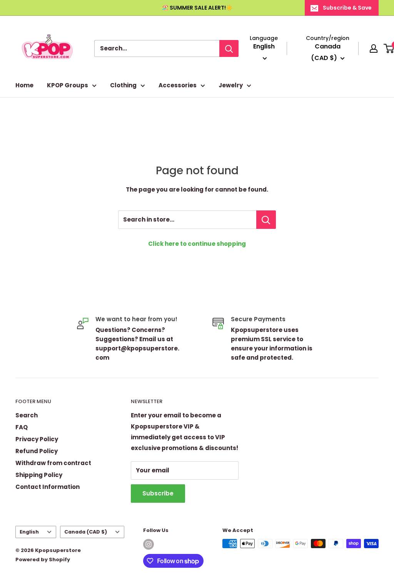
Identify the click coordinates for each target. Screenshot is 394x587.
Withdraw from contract (53, 463)
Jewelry (231, 85)
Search (26, 415)
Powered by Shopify (42, 559)
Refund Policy (36, 451)
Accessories (178, 85)
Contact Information (47, 487)
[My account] (373, 48)
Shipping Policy (38, 475)
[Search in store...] (266, 219)
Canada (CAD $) (85, 532)
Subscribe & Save (347, 8)
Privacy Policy (36, 439)
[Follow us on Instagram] (148, 544)
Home (24, 85)
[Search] (229, 48)
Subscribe (158, 493)
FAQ (21, 427)
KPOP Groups (67, 85)
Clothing (123, 85)
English (29, 532)
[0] (389, 48)
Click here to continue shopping (197, 244)
